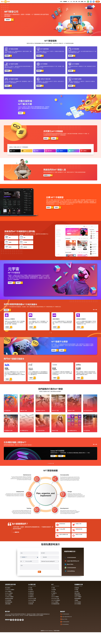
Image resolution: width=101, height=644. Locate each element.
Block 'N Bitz (64, 334)
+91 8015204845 (37, 334)
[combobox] (50, 314)
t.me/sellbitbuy (51, 334)
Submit (33, 330)
